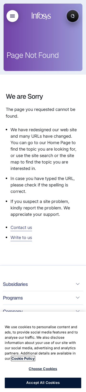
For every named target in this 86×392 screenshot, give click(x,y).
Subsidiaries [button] (15, 284)
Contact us (21, 227)
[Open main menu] (12, 16)
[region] (43, 352)
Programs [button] (13, 298)
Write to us (21, 237)
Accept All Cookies (43, 383)
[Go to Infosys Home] (42, 16)
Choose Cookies (43, 369)
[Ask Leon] (73, 16)
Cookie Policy (23, 358)
